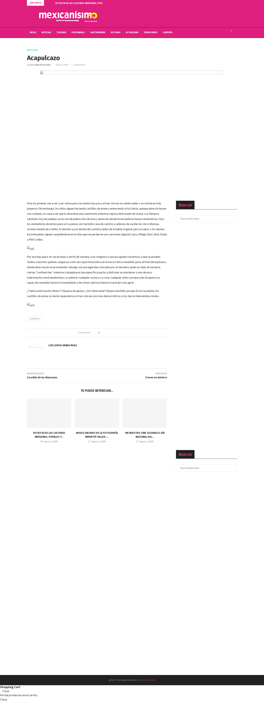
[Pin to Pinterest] (112, 332)
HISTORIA (115, 32)
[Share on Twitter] (109, 332)
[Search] (235, 32)
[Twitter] (221, 32)
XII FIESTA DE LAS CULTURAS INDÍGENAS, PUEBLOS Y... (82, 3)
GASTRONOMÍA (97, 32)
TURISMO (61, 32)
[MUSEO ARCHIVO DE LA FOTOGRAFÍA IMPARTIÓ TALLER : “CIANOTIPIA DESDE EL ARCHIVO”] (97, 413)
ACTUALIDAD (132, 32)
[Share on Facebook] (105, 332)
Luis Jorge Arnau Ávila (39, 64)
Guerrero (34, 318)
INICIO (33, 32)
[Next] (52, 3)
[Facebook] (217, 32)
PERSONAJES (78, 32)
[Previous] (47, 3)
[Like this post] (102, 332)
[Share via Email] (116, 332)
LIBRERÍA (167, 32)
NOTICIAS (46, 32)
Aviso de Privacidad (146, 680)
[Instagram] (225, 32)
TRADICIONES (151, 32)
